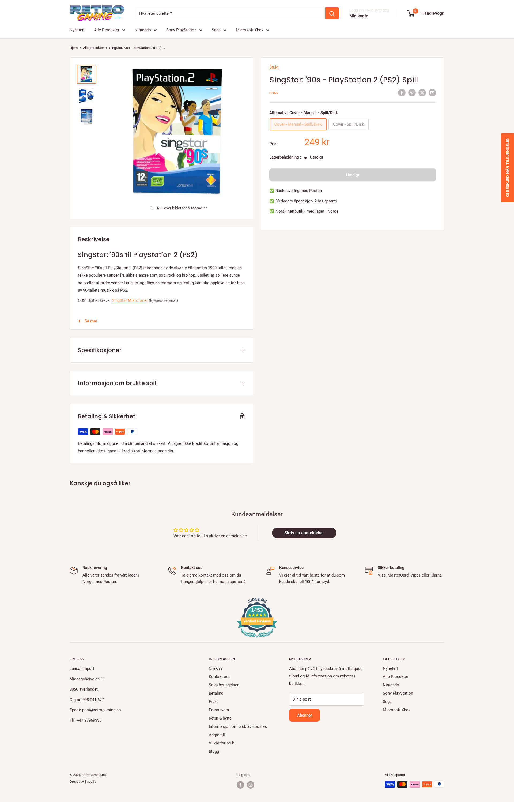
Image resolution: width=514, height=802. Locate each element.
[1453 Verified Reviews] (257, 638)
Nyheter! (77, 30)
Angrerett (217, 734)
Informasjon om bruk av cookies (238, 726)
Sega (216, 30)
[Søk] (332, 13)
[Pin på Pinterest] (412, 92)
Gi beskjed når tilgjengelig (507, 167)
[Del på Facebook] (402, 92)
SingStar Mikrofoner (130, 300)
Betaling (216, 693)
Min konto (358, 15)
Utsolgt (352, 174)
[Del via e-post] (432, 92)
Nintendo (143, 30)
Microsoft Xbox (249, 30)
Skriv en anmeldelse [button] (304, 532)
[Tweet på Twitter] (422, 92)
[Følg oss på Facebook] (240, 785)
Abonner (304, 715)
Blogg (214, 751)
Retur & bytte (220, 718)
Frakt (213, 701)
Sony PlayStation (181, 30)
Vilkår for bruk (221, 743)
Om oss (216, 668)
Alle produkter (93, 48)
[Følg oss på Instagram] (250, 785)
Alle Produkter (106, 30)
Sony (273, 93)
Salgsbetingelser (224, 685)
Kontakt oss (219, 676)
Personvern (219, 709)
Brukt (274, 67)
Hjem (74, 48)
